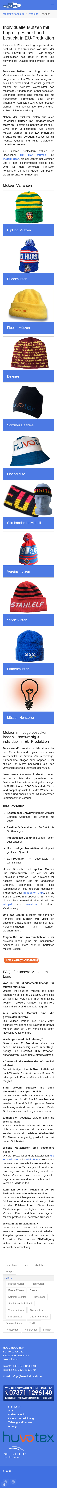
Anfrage (12, 1426)
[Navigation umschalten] (52, 5)
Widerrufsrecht (16, 1414)
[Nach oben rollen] (52, 1483)
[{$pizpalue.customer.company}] (12, 5)
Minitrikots (31, 904)
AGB (11, 1410)
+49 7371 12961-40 (24, 1366)
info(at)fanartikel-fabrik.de (27, 1376)
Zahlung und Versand (20, 1422)
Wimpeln (8, 904)
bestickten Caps (33, 892)
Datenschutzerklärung (21, 1418)
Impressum (14, 1406)
